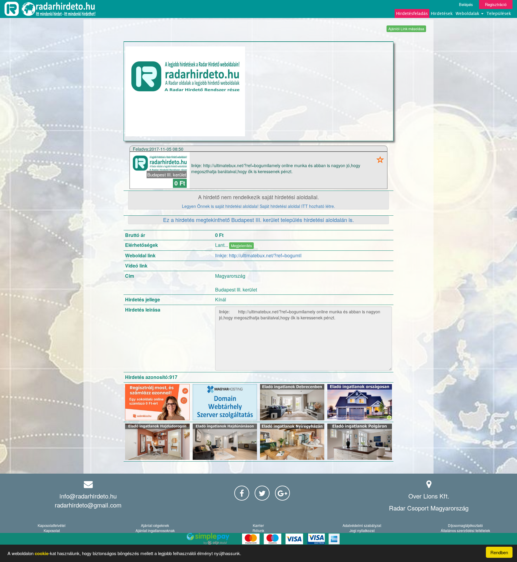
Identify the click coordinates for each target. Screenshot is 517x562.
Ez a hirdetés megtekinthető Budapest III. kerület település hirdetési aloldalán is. (258, 219)
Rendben (499, 552)
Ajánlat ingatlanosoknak (155, 530)
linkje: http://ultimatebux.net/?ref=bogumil (258, 255)
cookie (41, 553)
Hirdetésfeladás (412, 13)
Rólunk (258, 530)
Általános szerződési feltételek (465, 530)
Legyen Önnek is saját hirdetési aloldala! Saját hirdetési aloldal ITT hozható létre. (258, 206)
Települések (498, 13)
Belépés (466, 4)
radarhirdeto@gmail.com (88, 505)
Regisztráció (496, 4)
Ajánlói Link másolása (406, 28)
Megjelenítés (241, 245)
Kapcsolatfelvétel (52, 525)
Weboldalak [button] (468, 13)
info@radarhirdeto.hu (88, 496)
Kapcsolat (52, 530)
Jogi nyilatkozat (362, 530)
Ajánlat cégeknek (155, 525)
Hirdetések (442, 13)
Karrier (258, 525)
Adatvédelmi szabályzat (362, 525)
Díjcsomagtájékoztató (465, 525)
